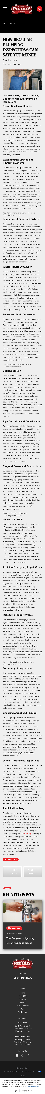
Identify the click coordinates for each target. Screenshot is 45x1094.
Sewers (23, 1002)
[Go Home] (4, 23)
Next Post (30, 872)
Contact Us (22, 1012)
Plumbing (22, 999)
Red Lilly (27, 834)
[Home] (21, 9)
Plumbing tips (11, 859)
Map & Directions (22, 1031)
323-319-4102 (22, 977)
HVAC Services (22, 1006)
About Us (22, 996)
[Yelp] (22, 1055)
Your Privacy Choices (31, 1072)
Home (22, 993)
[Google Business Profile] (17, 1055)
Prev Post (14, 872)
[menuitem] (22, 1076)
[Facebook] (28, 1055)
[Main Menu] (5, 9)
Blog (22, 1009)
